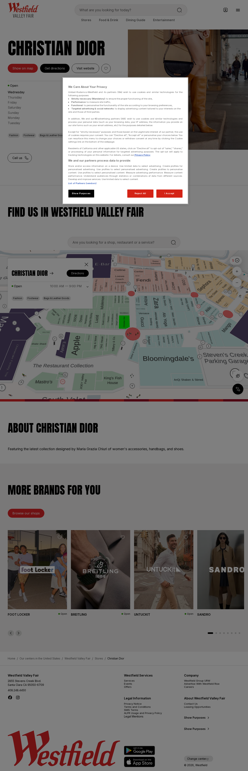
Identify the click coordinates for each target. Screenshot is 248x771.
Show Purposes (81, 193)
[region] (125, 140)
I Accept (169, 193)
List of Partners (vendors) (82, 183)
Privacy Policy (142, 155)
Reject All (140, 193)
